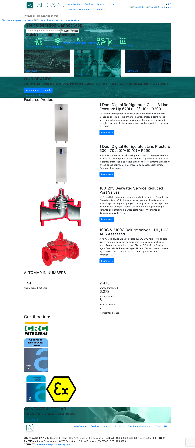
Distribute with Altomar (79, 9)
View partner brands (36, 95)
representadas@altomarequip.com (53, 444)
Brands (100, 4)
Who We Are (74, 4)
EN (169, 7)
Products (113, 4)
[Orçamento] (154, 7)
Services (89, 4)
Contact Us (101, 9)
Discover (80, 74)
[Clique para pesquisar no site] (137, 7)
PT (169, 4)
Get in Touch (32, 420)
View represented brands (38, 90)
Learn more (31, 71)
